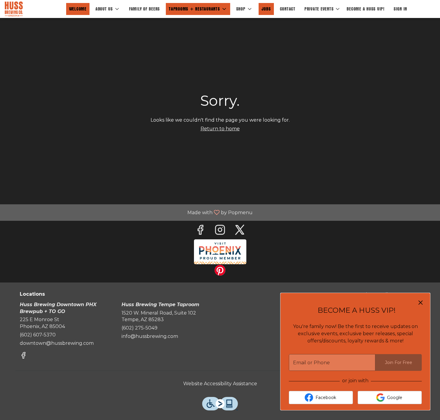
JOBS (266, 9)
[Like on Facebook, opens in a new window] (200, 231)
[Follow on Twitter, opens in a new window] (239, 231)
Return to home (220, 129)
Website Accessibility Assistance (220, 383)
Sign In (400, 9)
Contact (287, 9)
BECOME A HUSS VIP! (366, 9)
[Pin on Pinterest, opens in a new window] (220, 272)
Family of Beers (144, 9)
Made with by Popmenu (128, 212)
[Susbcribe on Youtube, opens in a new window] (220, 251)
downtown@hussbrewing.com (57, 343)
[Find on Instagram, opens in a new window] (220, 231)
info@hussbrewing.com (150, 336)
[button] (107, 9)
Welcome (78, 9)
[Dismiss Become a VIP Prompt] (420, 302)
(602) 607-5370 (38, 335)
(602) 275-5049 (139, 328)
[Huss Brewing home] (32, 8)
